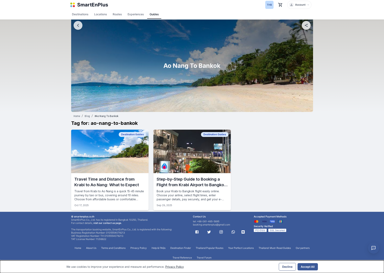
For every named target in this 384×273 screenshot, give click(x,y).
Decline (287, 266)
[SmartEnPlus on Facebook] (197, 232)
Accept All (308, 266)
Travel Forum (204, 257)
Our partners (303, 247)
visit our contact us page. (107, 222)
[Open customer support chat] (373, 248)
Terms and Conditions (113, 247)
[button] (299, 5)
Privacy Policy (174, 266)
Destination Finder (180, 247)
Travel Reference (182, 257)
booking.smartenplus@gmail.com (211, 224)
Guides (154, 14)
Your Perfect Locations (241, 247)
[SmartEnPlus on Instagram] (221, 232)
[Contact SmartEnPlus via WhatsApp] (233, 232)
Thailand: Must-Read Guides (275, 247)
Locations (100, 14)
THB (269, 4)
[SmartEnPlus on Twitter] (209, 232)
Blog (87, 116)
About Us (91, 247)
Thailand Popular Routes (209, 247)
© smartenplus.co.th (82, 216)
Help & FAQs (158, 247)
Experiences (136, 14)
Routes (117, 14)
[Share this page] (306, 25)
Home (77, 116)
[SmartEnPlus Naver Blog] (243, 232)
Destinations (80, 14)
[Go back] (78, 25)
